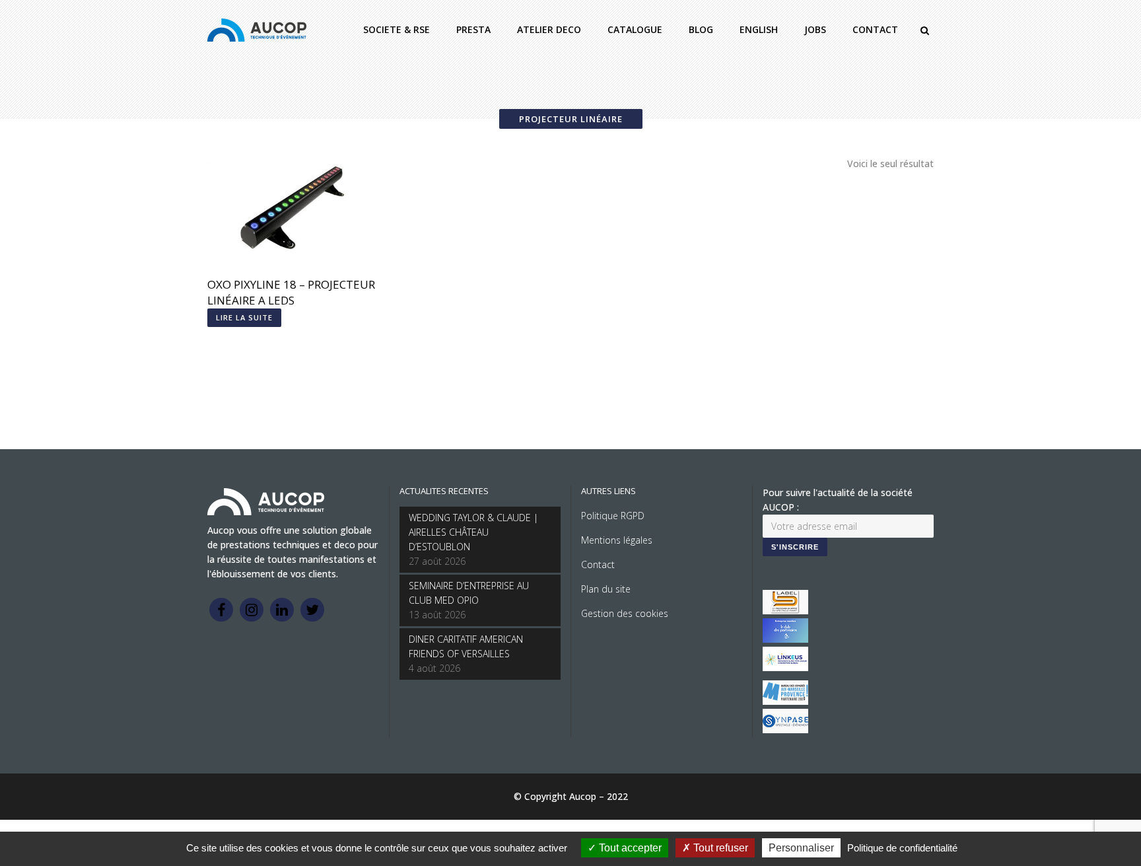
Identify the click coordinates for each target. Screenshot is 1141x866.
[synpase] (785, 729)
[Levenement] (785, 639)
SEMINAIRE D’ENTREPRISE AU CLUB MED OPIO (469, 592)
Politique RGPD (612, 515)
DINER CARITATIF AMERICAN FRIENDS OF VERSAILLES (466, 646)
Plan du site (606, 589)
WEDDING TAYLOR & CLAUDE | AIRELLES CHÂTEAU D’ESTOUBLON (473, 532)
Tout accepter (629, 847)
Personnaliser (801, 847)
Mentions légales (616, 540)
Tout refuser (719, 847)
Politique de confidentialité (902, 847)
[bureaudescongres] (785, 701)
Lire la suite (244, 317)
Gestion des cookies (624, 613)
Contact (598, 564)
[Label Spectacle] (785, 610)
